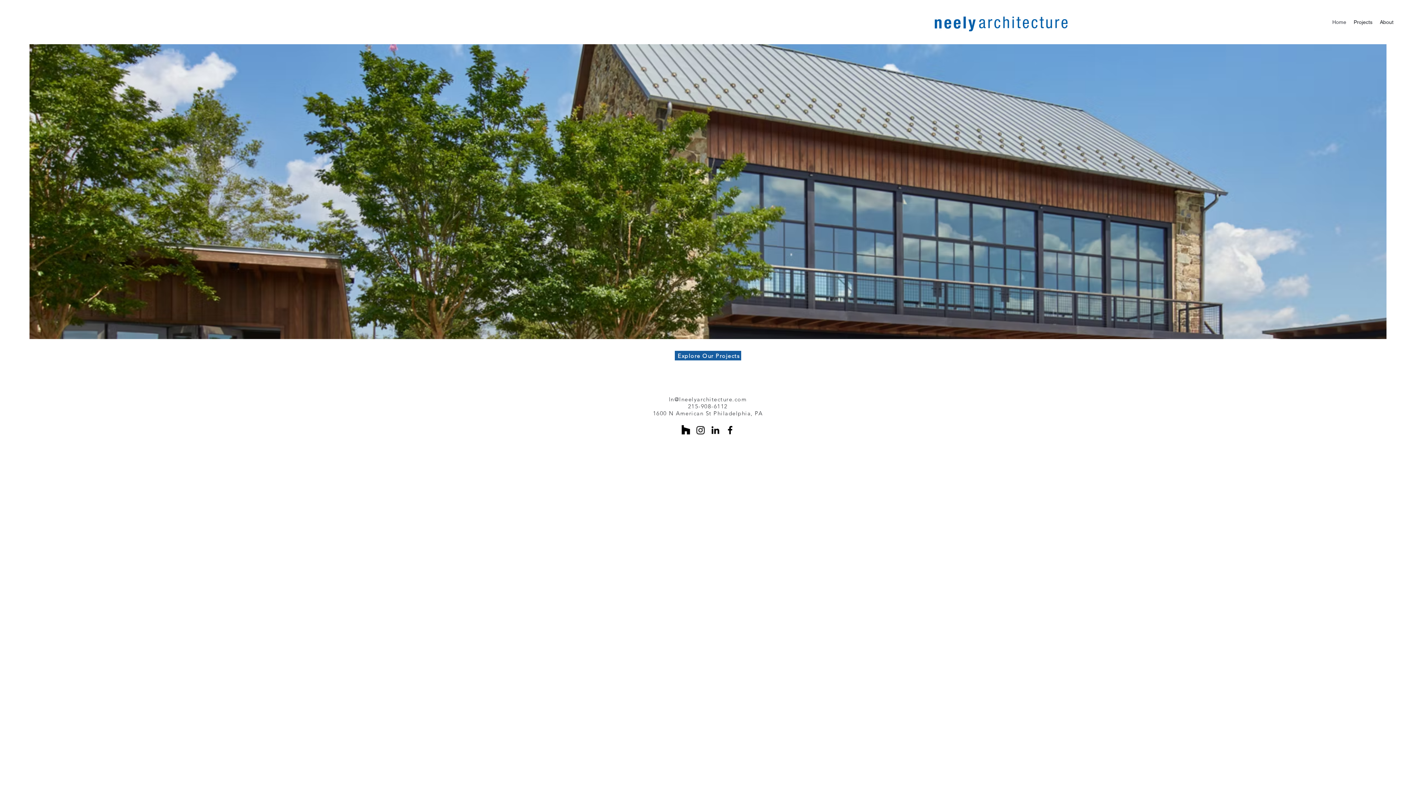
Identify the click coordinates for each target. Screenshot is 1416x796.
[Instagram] (700, 430)
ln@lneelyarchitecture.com (708, 399)
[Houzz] (685, 430)
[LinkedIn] (715, 430)
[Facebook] (730, 430)
